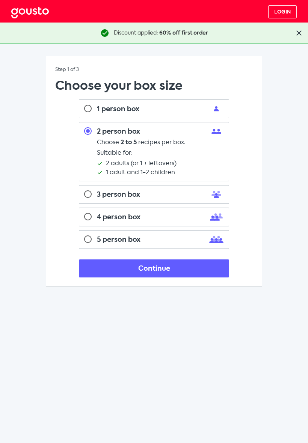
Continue (154, 268)
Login (282, 11)
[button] (298, 33)
